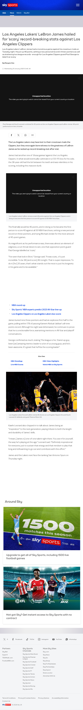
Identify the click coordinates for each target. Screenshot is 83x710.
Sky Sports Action (29, 677)
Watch (18, 13)
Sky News (46, 654)
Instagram (45, 639)
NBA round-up (18, 305)
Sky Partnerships (48, 667)
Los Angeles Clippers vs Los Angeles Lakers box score (36, 314)
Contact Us (6, 701)
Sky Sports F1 (27, 671)
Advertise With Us (49, 676)
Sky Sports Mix (28, 689)
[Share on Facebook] (11, 135)
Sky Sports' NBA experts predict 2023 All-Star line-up (37, 309)
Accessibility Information (60, 698)
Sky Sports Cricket (29, 665)
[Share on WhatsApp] (25, 135)
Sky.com (46, 651)
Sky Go (45, 657)
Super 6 (4, 654)
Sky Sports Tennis (29, 674)
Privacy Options (43, 698)
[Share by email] (32, 135)
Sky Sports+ (27, 683)
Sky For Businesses (49, 664)
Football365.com (8, 660)
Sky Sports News (28, 680)
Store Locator (47, 673)
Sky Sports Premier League (29, 658)
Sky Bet (27, 13)
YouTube (59, 639)
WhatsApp (73, 639)
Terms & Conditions (8, 698)
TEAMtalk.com (7, 657)
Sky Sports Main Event (30, 654)
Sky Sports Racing (29, 686)
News (12, 13)
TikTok (32, 639)
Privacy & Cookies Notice (26, 698)
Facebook (18, 639)
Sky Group (46, 660)
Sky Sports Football (29, 661)
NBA (4, 13)
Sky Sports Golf (28, 668)
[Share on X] (18, 135)
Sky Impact (47, 670)
